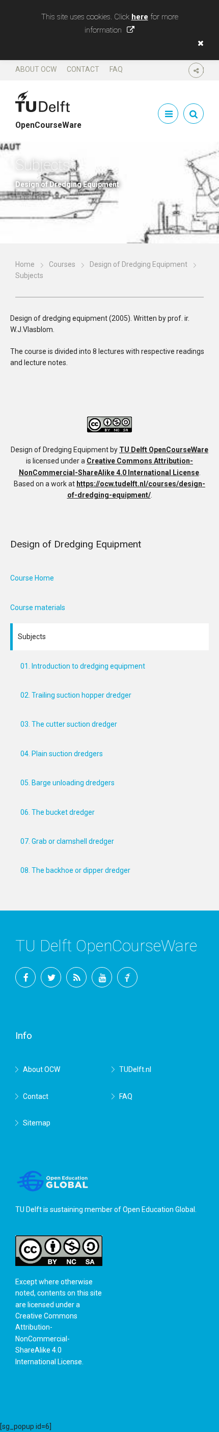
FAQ (116, 69)
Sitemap (36, 1123)
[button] (198, 43)
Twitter (51, 977)
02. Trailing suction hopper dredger (75, 695)
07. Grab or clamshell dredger (67, 841)
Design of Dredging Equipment (138, 264)
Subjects (32, 636)
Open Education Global (159, 1209)
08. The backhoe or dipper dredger (75, 870)
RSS (76, 977)
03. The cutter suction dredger (68, 724)
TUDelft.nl (135, 1069)
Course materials (37, 607)
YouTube (102, 977)
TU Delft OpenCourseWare (163, 450)
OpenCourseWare (48, 120)
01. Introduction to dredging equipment (82, 666)
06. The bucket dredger (57, 812)
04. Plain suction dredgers (61, 754)
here (139, 16)
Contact (83, 69)
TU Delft (127, 977)
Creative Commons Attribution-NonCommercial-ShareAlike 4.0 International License (48, 1339)
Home (25, 264)
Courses (62, 264)
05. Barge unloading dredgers (67, 783)
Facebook (25, 977)
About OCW (36, 69)
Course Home (32, 578)
